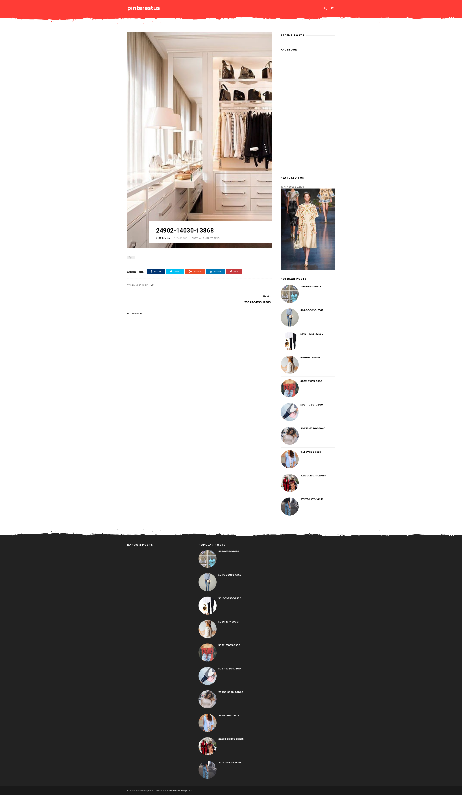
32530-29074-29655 (313, 475)
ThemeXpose (146, 790)
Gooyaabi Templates (181, 790)
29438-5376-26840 (312, 428)
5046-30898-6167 (311, 310)
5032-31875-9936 (311, 381)
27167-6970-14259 (312, 499)
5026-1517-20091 (310, 357)
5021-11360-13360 (311, 404)
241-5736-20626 (310, 451)
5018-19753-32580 (311, 333)
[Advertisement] (199, 386)
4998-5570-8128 (310, 286)
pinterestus (143, 8)
